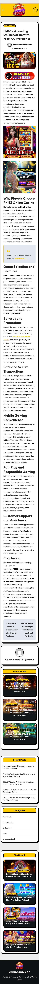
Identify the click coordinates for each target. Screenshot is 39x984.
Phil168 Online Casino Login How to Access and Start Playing (27, 630)
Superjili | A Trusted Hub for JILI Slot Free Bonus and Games (18, 946)
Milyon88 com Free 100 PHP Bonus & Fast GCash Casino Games (18, 734)
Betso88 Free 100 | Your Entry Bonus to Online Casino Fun (18, 685)
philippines (7, 828)
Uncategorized (9, 839)
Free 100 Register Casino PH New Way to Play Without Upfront (19, 899)
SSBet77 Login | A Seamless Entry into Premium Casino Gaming (18, 923)
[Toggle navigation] (3, 9)
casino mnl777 (19, 972)
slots (5, 833)
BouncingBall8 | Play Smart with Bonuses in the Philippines (19, 709)
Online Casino (9, 26)
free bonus (11, 680)
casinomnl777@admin (23, 45)
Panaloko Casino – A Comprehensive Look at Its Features (12, 630)
